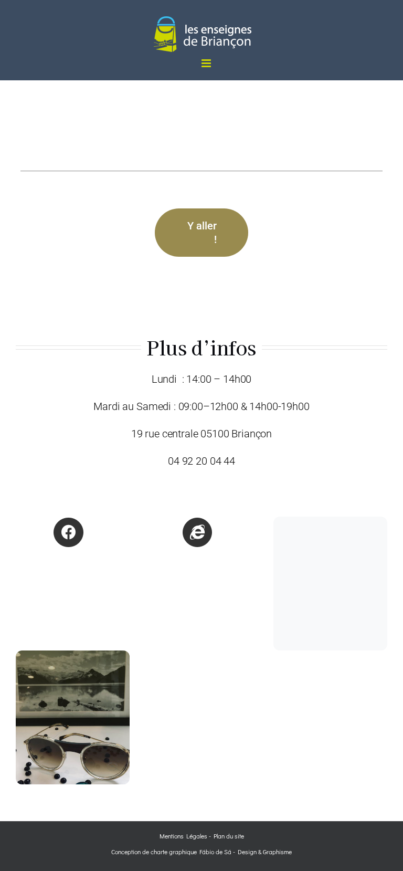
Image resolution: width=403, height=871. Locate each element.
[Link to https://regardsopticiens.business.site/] (197, 532)
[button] (201, 420)
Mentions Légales (183, 836)
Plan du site (229, 836)
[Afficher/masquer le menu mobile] (207, 63)
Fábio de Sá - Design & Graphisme (244, 851)
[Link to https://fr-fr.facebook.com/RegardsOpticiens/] (68, 532)
